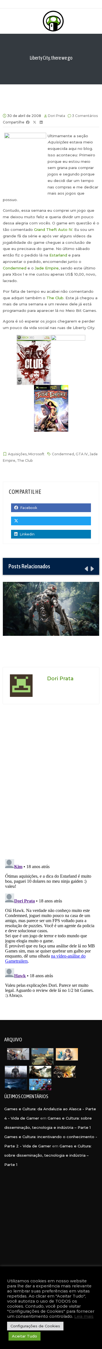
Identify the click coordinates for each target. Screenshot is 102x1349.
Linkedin (27, 534)
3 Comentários (85, 116)
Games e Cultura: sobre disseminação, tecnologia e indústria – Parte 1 (48, 1155)
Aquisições (17, 454)
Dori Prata (56, 116)
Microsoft (36, 454)
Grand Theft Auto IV (53, 229)
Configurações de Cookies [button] (35, 1326)
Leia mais (84, 1316)
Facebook (28, 508)
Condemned (14, 268)
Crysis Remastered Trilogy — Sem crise (51, 608)
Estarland (58, 255)
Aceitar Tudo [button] (24, 1336)
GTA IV (82, 454)
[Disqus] (51, 783)
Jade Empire (47, 268)
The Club (54, 298)
